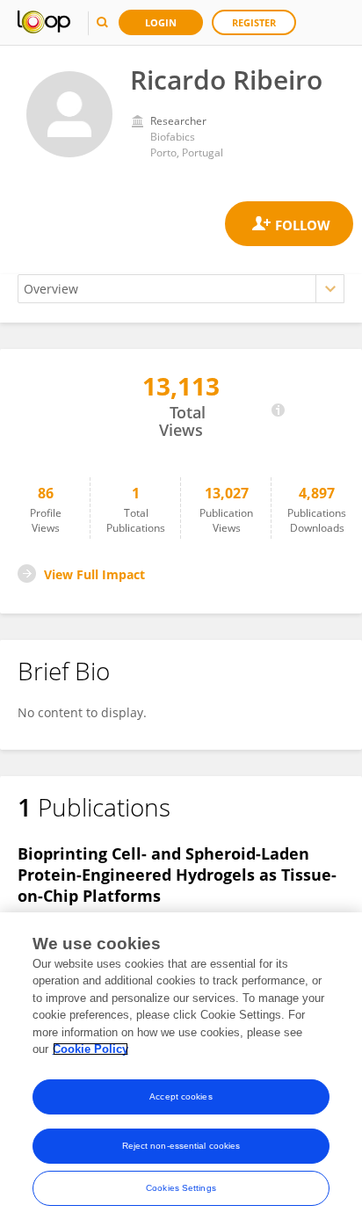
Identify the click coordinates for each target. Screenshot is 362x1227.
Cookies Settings (181, 1188)
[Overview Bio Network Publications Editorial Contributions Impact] (181, 288)
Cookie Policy (90, 1049)
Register (254, 22)
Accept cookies (180, 1096)
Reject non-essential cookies (181, 1146)
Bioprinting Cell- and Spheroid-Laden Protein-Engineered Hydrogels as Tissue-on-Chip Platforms (177, 874)
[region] (181, 1069)
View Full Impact (94, 574)
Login (161, 22)
